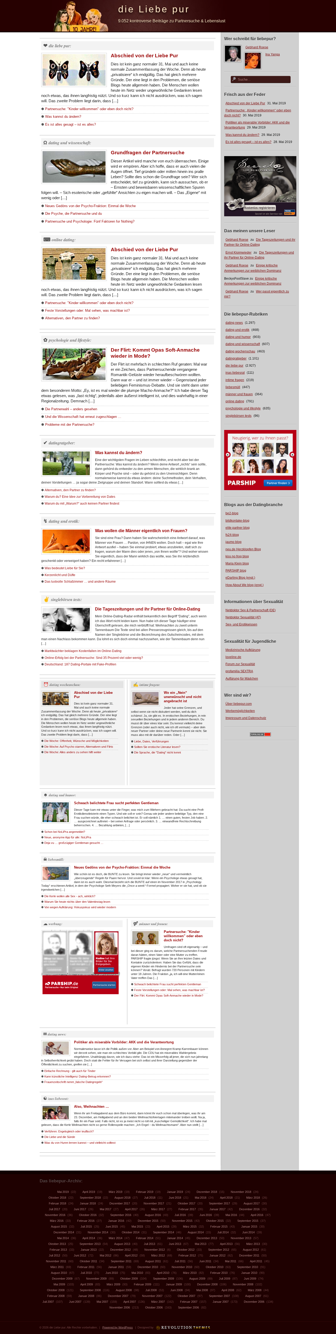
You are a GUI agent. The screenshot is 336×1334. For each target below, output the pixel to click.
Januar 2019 (175, 1191)
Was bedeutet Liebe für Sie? (65, 568)
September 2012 (218, 1249)
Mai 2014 (63, 1238)
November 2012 (154, 1249)
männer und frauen (239, 394)
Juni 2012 (80, 1255)
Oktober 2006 (154, 1307)
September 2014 (163, 1232)
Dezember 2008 (207, 1284)
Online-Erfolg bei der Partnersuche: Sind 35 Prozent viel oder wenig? (94, 658)
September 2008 (90, 1290)
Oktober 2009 (129, 1278)
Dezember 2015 (148, 1220)
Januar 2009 (174, 1284)
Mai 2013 (200, 1243)
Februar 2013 (58, 1249)
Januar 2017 (217, 1209)
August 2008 (124, 1290)
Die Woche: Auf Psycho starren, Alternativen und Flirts (78, 746)
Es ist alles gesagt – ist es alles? (248, 142)
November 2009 (96, 1278)
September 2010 (247, 1267)
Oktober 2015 (215, 1220)
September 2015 (247, 1220)
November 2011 (56, 1261)
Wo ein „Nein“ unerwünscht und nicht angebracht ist (182, 697)
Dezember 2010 (148, 1267)
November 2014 (98, 1232)
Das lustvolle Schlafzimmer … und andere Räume (80, 581)
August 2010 (59, 1272)
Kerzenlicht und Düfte (60, 575)
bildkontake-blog (237, 520)
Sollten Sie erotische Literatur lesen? (157, 746)
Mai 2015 (137, 1226)
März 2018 (253, 1197)
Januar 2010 (249, 1272)
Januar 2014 (175, 1238)
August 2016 (153, 1215)
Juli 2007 (48, 1301)
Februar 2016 (85, 1220)
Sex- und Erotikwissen (241, 624)
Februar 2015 (219, 1226)
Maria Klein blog (237, 563)
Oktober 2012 (186, 1249)
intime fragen (234, 380)
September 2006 (188, 1307)
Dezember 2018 (207, 1191)
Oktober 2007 (186, 1295)
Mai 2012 (105, 1255)
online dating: (64, 240)
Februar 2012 (187, 1255)
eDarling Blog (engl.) (240, 577)
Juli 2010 (86, 1272)
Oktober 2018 (57, 1197)
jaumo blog (233, 542)
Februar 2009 (142, 1284)
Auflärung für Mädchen (241, 678)
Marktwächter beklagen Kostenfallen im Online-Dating (83, 651)
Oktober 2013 (57, 1243)
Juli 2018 (149, 1197)
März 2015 (190, 1226)
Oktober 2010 (214, 1267)
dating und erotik (237, 330)
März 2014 (115, 1238)
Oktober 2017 (186, 1203)
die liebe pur (234, 365)
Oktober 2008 (56, 1290)
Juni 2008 (176, 1290)
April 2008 (228, 1290)
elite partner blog (237, 528)
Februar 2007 (188, 1301)
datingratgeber (235, 358)
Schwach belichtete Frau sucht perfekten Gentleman (116, 803)
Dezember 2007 (118, 1295)
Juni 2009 (250, 1278)
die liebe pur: (60, 46)
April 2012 (131, 1255)
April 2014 (88, 1238)
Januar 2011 (116, 1267)
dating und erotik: (64, 521)
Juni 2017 (80, 1209)
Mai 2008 (202, 1290)
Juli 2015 (86, 1226)
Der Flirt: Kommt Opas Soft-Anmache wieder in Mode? (168, 995)
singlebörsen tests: (66, 599)
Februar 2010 (219, 1272)
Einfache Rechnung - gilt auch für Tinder (70, 1071)
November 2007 (152, 1295)
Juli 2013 (149, 1243)
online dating (234, 401)
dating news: (57, 1034)
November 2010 (182, 1267)
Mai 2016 (231, 1215)
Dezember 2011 (249, 1255)
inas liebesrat (235, 372)
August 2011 (153, 1261)
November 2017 (154, 1203)
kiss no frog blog (237, 556)
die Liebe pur (154, 9)
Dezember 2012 (120, 1249)
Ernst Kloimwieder (238, 252)
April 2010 (163, 1272)
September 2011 (121, 1261)
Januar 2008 (86, 1295)
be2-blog (231, 513)
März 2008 (254, 1290)
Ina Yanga (272, 54)
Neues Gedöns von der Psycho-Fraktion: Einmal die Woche (90, 206)
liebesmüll (232, 387)
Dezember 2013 (207, 1238)
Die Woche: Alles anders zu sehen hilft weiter (72, 752)
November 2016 (55, 1215)
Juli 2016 (180, 1215)
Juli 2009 (224, 1278)
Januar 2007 (221, 1301)
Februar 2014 (144, 1238)
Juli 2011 (180, 1261)
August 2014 (196, 1232)
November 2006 (119, 1307)
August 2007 (253, 1295)
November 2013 (241, 1238)
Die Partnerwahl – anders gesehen (71, 409)
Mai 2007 (102, 1301)
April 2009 (86, 1284)
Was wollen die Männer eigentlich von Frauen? (141, 531)
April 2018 (226, 1197)
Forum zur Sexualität (240, 664)
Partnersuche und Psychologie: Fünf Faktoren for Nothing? (89, 221)
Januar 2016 (116, 1220)
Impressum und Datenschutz (245, 718)
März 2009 (113, 1284)
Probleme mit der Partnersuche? (69, 425)
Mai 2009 (59, 1284)
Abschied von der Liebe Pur (245, 103)
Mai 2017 (105, 1209)
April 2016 (257, 1215)
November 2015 (182, 1220)
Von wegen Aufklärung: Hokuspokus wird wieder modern (80, 907)
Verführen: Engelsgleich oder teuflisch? (69, 1131)
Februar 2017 (187, 1209)
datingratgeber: (62, 443)
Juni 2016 (206, 1215)
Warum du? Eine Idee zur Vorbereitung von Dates (80, 497)
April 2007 (129, 1301)
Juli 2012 (54, 1255)
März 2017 (158, 1209)
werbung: (55, 923)
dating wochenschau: (65, 684)
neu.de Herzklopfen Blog (243, 549)
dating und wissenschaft (242, 344)
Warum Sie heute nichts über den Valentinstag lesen (77, 901)
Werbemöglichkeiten (240, 711)
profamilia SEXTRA (239, 671)
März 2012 (158, 1255)
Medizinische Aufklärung (242, 650)
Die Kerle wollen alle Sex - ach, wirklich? (69, 896)
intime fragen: (149, 684)
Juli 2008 (151, 1290)
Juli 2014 (223, 1232)
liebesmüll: (56, 859)
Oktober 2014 (130, 1232)
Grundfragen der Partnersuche (148, 152)
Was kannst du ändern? (242, 135)
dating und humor (238, 337)
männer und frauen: (153, 923)
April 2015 (163, 1226)
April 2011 (256, 1261)
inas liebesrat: (58, 1098)
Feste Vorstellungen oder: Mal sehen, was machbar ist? (87, 310)
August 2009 (197, 1278)
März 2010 (190, 1272)
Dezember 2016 (249, 1209)
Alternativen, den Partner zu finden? (72, 318)
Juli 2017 (54, 1209)
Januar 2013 (89, 1249)
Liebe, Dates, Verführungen (151, 741)
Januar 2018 (88, 1203)
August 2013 (122, 1243)
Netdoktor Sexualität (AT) (243, 617)
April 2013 (226, 1243)
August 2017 (252, 1203)
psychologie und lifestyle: (70, 340)
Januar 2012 (217, 1255)
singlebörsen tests (238, 416)
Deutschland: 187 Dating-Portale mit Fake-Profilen (80, 664)
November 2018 (241, 1191)
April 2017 (131, 1209)
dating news (234, 323)
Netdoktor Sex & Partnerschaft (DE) (250, 610)
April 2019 (88, 1191)
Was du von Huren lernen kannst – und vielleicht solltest (80, 1142)
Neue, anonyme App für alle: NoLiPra (67, 837)
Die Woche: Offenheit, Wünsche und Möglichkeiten (76, 740)
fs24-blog (232, 535)
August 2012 (251, 1249)
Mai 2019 (63, 1191)
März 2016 (57, 1220)
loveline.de (233, 657)
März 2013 (253, 1243)
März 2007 (158, 1301)
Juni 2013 (175, 1243)
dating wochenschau (240, 351)
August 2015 (59, 1226)
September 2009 (163, 1278)
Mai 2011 (230, 1261)
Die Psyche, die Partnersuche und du (73, 214)
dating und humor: (62, 795)
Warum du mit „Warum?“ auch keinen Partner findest (82, 503)
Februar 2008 (56, 1295)
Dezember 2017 (119, 1203)
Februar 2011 (85, 1267)
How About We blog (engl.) (244, 585)
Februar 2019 (144, 1191)
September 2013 (90, 1243)
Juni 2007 (75, 1301)
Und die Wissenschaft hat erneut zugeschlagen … (83, 417)
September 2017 (219, 1203)
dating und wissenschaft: (70, 143)
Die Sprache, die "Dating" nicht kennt (157, 752)
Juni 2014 (248, 1232)
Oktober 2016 (88, 1215)
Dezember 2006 (254, 1301)
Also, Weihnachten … (91, 1107)
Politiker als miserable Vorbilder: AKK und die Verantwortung (124, 1042)
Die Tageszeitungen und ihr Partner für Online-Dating (147, 609)
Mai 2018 (200, 1197)
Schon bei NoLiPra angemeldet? (64, 831)
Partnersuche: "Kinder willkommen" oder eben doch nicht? (89, 109)
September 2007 (219, 1295)
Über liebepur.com (238, 704)
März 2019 (115, 1191)
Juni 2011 (205, 1261)
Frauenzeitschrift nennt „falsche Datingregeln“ (73, 1082)
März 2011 (57, 1267)
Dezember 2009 (62, 1278)
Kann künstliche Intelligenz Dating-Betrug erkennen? (77, 1076)
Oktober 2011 (88, 1261)
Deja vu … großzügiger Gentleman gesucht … (73, 842)
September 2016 (120, 1215)
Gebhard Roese (256, 47)
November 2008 (243, 1284)
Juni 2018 (175, 1197)
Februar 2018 (57, 1203)
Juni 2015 (112, 1226)
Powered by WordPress (117, 1327)
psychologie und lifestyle (243, 408)
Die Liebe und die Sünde (59, 1136)
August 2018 (122, 1197)
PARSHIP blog (235, 570)
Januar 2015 (249, 1226)
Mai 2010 (137, 1272)
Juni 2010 (112, 1272)
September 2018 (90, 1197)
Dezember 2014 (64, 1232)
